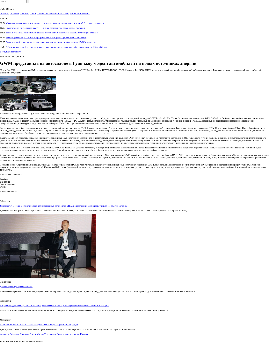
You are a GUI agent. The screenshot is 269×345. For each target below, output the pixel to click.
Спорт (33, 13)
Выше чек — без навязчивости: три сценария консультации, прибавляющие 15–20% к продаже (51, 42)
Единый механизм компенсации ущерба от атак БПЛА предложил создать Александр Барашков (52, 32)
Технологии (50, 13)
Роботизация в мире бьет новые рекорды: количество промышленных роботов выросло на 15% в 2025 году (57, 47)
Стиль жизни (62, 13)
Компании (75, 13)
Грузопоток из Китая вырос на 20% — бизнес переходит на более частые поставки (45, 28)
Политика (24, 13)
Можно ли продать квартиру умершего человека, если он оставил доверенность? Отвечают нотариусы (55, 23)
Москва (40, 13)
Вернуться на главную (10, 52)
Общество (14, 13)
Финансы (4, 13)
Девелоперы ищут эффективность (16, 286)
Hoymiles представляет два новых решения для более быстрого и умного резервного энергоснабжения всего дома (54, 305)
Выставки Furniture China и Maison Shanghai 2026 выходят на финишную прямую (39, 324)
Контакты (85, 13)
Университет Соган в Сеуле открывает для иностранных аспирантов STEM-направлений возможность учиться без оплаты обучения (63, 206)
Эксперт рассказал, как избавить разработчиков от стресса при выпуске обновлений (46, 37)
